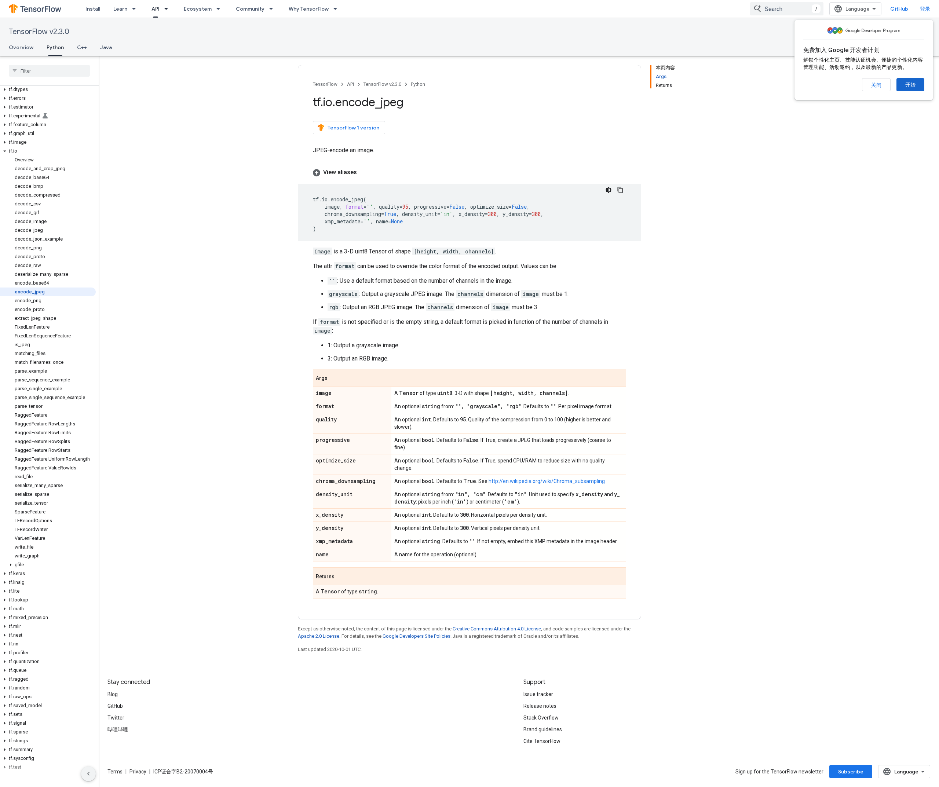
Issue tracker (538, 694)
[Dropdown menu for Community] (273, 9)
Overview (21, 47)
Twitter (115, 718)
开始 (910, 84)
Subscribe (850, 771)
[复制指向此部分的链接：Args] (335, 378)
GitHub (899, 9)
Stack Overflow (541, 718)
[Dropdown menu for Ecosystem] (220, 9)
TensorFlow (325, 84)
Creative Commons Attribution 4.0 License (497, 629)
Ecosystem (198, 9)
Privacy (137, 772)
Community (250, 9)
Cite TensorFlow (541, 741)
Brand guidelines (542, 729)
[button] (48, 89)
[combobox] (786, 8)
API (155, 9)
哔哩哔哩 (117, 729)
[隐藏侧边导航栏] (88, 773)
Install (92, 9)
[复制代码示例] (620, 190)
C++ (82, 47)
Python (55, 47)
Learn (120, 9)
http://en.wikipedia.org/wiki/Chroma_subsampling (547, 481)
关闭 (876, 85)
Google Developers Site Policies (416, 636)
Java (106, 47)
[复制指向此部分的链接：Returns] (342, 576)
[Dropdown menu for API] (168, 9)
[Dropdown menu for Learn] (136, 9)
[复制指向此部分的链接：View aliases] (364, 172)
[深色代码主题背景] (608, 190)
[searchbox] (49, 71)
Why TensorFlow (309, 9)
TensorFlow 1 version (353, 127)
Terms (115, 772)
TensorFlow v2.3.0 (39, 31)
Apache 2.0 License (318, 636)
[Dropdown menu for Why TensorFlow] (337, 9)
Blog (112, 694)
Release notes (539, 706)
